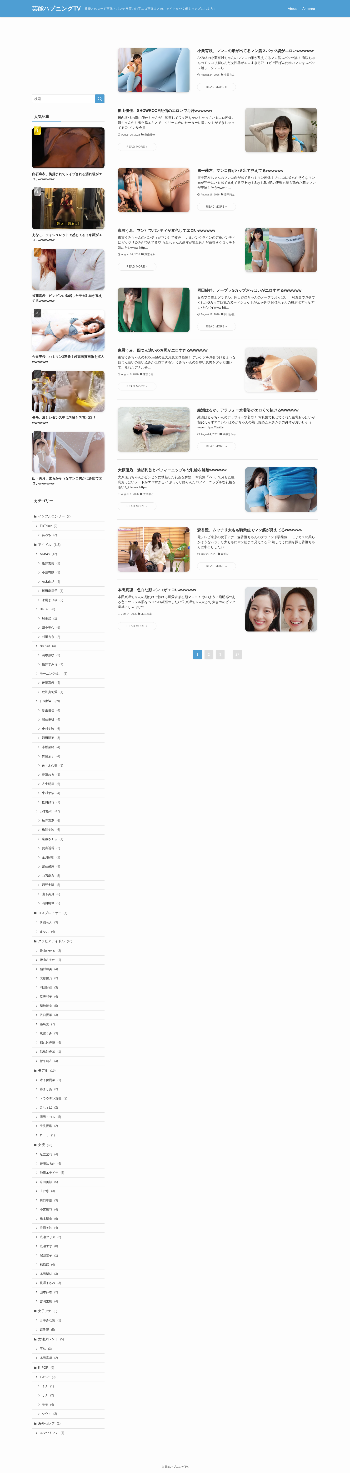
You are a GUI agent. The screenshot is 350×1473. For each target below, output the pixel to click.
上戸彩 (47, 1191)
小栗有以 (51, 572)
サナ (48, 1395)
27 (237, 654)
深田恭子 (49, 1255)
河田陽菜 (51, 738)
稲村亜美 (49, 969)
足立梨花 (49, 1154)
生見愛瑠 (49, 1126)
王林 (46, 1349)
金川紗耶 (51, 857)
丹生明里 (51, 784)
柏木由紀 (51, 582)
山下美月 (51, 894)
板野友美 (51, 563)
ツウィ (49, 1413)
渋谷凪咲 (51, 655)
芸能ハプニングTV (56, 8)
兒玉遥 (49, 618)
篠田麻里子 (52, 591)
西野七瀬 (51, 885)
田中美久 (51, 627)
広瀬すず (49, 1246)
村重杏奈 (51, 637)
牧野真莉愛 (52, 692)
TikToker (48, 526)
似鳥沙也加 (50, 1051)
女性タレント (51, 1339)
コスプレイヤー (52, 913)
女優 (45, 1145)
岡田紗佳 (49, 987)
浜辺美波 (49, 1228)
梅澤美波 (51, 829)
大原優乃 (49, 978)
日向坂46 (50, 701)
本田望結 (49, 1274)
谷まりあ (49, 1089)
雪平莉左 (49, 1061)
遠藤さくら (52, 839)
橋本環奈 (49, 1218)
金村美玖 (51, 729)
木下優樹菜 (50, 1080)
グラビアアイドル (55, 941)
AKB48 (48, 554)
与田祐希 (51, 903)
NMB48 (48, 646)
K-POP (46, 1367)
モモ (48, 1404)
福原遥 (47, 1264)
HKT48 (47, 609)
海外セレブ (49, 1423)
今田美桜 (49, 1182)
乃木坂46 (50, 811)
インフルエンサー (54, 516)
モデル (46, 1070)
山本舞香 (49, 1292)
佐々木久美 (52, 765)
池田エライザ (52, 1172)
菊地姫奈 (49, 1006)
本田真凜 (49, 1358)
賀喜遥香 (51, 848)
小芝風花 (49, 1209)
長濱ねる (51, 774)
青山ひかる (50, 950)
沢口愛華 (49, 1015)
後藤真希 (51, 682)
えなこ (47, 931)
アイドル (49, 545)
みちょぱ (49, 1107)
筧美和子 (49, 996)
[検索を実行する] (100, 98)
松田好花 (51, 802)
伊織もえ (49, 922)
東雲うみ (49, 1033)
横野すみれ (52, 664)
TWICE (47, 1377)
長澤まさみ (50, 1283)
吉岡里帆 (49, 1301)
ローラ (47, 1135)
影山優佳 (51, 710)
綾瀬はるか (50, 1163)
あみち (49, 535)
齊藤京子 (51, 756)
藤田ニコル (50, 1117)
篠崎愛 (47, 1024)
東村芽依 (51, 793)
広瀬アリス (50, 1237)
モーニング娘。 (53, 673)
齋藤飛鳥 (51, 866)
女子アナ (47, 1311)
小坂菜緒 (51, 747)
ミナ (48, 1386)
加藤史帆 (51, 719)
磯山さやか (50, 960)
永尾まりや (52, 600)
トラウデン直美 (53, 1098)
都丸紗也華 (50, 1042)
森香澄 (47, 1329)
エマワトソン (52, 1433)
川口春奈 (49, 1200)
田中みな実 (50, 1320)
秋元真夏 (51, 820)
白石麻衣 (51, 876)
